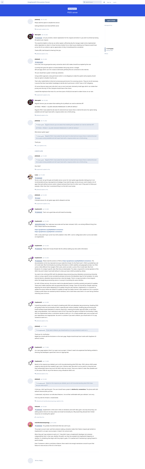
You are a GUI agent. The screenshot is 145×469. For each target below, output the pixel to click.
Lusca (38, 198)
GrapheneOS (41, 330)
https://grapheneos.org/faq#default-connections (49, 229)
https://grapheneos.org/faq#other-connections (48, 231)
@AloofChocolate (40, 224)
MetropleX (40, 62)
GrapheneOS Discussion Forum (39, 2)
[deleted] (39, 38)
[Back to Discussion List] (2, 2)
